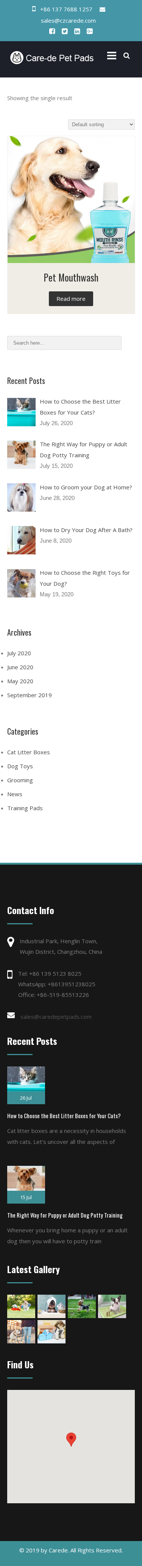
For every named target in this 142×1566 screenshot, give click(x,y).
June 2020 (20, 667)
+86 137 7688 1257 (66, 9)
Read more (71, 298)
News (14, 794)
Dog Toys (20, 766)
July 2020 (19, 653)
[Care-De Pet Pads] (52, 57)
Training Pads (25, 808)
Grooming (20, 780)
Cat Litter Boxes (28, 752)
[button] (71, 1440)
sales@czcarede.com (68, 20)
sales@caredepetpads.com (56, 1016)
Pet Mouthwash (71, 277)
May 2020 (20, 681)
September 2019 (29, 695)
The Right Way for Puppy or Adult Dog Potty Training (65, 1215)
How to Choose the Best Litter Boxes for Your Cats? (64, 1115)
